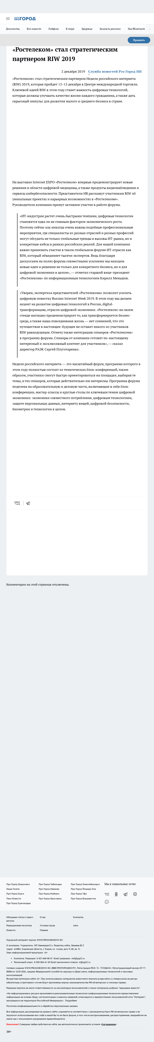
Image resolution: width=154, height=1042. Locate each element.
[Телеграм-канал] (125, 894)
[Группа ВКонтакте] (107, 894)
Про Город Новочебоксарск (85, 884)
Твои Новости (13, 898)
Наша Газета (13, 888)
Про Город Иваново (49, 888)
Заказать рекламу (110, 28)
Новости (10, 930)
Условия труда (47, 925)
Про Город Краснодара (18, 903)
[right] (150, 29)
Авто (75, 925)
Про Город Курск (15, 893)
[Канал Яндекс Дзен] (135, 894)
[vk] (17, 503)
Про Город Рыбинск (49, 893)
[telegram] (29, 503)
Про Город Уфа (79, 893)
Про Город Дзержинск (18, 884)
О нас (43, 917)
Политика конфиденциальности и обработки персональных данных (42, 1006)
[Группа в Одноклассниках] (116, 894)
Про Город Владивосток (83, 898)
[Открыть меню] (7, 18)
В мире (70, 28)
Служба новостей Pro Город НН (115, 71)
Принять (139, 40)
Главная (44, 930)
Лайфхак (53, 28)
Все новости (34, 28)
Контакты (78, 917)
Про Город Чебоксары (50, 884)
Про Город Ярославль (50, 898)
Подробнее (71, 1000)
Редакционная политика (19, 925)
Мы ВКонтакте (136, 28)
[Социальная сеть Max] (107, 902)
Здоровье (87, 28)
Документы (13, 28)
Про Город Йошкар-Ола (83, 888)
